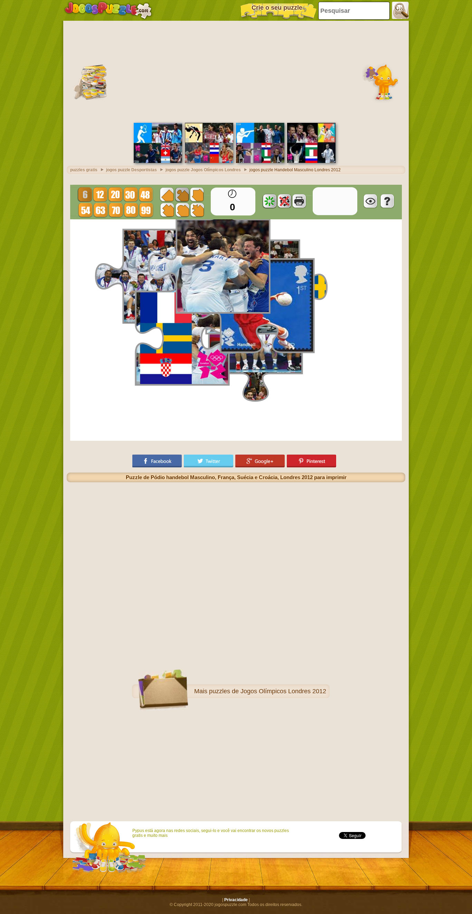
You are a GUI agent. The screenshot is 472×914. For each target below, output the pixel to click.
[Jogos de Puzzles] (108, 10)
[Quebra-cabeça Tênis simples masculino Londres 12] (158, 161)
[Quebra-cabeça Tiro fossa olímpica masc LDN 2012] (260, 161)
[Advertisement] (236, 70)
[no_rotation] (284, 201)
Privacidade (236, 899)
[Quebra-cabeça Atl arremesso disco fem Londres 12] (209, 161)
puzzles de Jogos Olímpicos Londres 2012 (267, 691)
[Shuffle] (269, 201)
